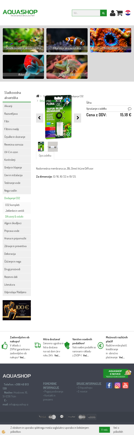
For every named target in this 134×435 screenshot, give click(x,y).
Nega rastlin (10, 190)
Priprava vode (11, 231)
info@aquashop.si (18, 404)
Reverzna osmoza (13, 144)
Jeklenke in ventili (14, 210)
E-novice (82, 391)
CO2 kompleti (12, 205)
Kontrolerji (9, 159)
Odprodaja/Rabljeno (15, 292)
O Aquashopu (85, 387)
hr (127, 13)
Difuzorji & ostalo (14, 216)
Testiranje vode (12, 183)
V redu (104, 429)
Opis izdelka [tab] (45, 155)
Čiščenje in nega (12, 261)
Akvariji (8, 106)
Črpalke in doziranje (14, 137)
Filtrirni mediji (11, 129)
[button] (77, 117)
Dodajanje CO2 (12, 198)
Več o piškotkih (118, 429)
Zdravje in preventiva (15, 246)
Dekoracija (10, 254)
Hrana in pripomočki (15, 238)
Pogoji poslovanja (53, 391)
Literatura (9, 284)
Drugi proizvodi (12, 269)
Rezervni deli (10, 277)
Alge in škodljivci (12, 223)
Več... (22, 357)
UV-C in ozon (11, 152)
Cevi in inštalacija (13, 175)
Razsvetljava (11, 113)
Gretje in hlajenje (13, 167)
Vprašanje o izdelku (96, 108)
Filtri (6, 121)
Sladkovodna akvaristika (54, 96)
